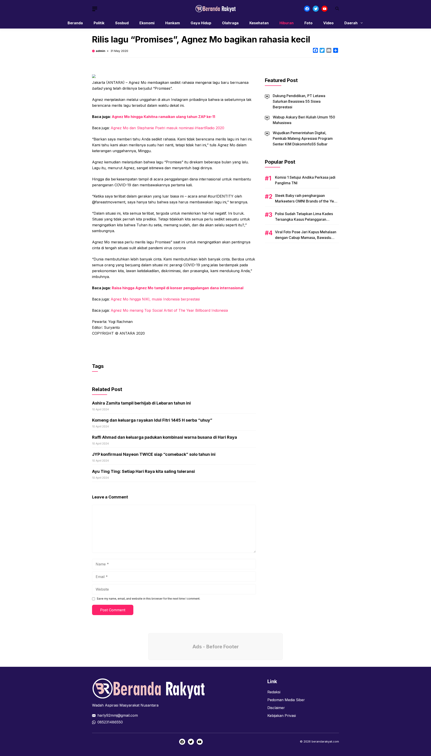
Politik (99, 23)
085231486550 (110, 722)
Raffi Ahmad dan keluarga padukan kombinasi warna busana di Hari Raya (164, 437)
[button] (337, 8)
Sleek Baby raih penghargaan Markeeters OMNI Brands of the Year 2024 (306, 201)
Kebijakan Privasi (281, 715)
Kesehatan (259, 23)
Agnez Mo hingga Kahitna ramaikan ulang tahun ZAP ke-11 (163, 116)
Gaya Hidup (201, 23)
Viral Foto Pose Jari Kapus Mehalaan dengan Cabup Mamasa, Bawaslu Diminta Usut (305, 237)
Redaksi (273, 692)
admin (100, 51)
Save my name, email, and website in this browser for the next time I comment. (148, 598)
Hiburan (286, 23)
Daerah (351, 23)
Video (328, 23)
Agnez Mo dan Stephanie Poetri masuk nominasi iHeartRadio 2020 (167, 128)
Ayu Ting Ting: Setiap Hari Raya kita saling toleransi (143, 471)
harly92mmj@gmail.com (117, 715)
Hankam (172, 23)
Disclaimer (276, 707)
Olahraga (230, 23)
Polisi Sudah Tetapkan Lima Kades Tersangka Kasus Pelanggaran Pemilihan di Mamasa (304, 219)
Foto (308, 23)
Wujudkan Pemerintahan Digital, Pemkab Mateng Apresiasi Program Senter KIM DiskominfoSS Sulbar (303, 138)
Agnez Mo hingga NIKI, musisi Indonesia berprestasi (155, 299)
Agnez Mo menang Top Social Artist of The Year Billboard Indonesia (169, 310)
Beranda (75, 23)
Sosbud (122, 23)
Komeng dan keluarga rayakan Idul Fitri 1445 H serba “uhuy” (152, 420)
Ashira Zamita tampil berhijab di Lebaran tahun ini (141, 403)
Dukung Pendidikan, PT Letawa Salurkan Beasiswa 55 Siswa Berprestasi (299, 101)
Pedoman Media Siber (286, 700)
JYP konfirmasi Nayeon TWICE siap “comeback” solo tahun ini (154, 454)
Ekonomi (146, 23)
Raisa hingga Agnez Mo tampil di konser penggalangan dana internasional (177, 288)
